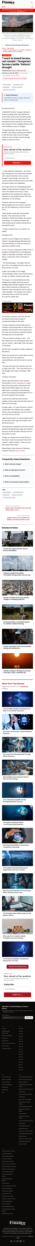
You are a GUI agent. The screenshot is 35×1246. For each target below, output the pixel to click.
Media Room (5, 1089)
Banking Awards (23, 1136)
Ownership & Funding (7, 1191)
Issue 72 (21, 1062)
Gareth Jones (20, 451)
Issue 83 (21, 1033)
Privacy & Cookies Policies (8, 1043)
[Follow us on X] (24, 1241)
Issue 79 (21, 1044)
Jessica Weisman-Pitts (18, 70)
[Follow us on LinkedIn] (20, 1241)
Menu (4, 7)
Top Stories (10, 48)
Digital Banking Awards (24, 1141)
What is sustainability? (12, 476)
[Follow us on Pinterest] (11, 1241)
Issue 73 (21, 1059)
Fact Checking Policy (7, 1201)
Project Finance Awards (8, 1161)
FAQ (3, 1092)
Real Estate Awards (7, 1158)
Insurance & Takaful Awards (26, 1131)
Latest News (5, 1040)
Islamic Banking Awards (8, 1156)
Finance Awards (23, 1144)
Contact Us (4, 1038)
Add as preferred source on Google (15, 78)
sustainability (6, 87)
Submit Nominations (7, 1084)
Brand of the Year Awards (25, 1079)
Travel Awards (5, 1183)
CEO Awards (22, 1091)
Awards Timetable (6, 1079)
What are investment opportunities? (17, 482)
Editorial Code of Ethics (8, 1196)
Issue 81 (21, 1038)
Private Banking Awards (8, 1206)
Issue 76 (21, 1051)
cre (4, 297)
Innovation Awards (23, 1128)
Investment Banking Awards (26, 1133)
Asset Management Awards (26, 1076)
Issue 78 (21, 1046)
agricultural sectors (18, 84)
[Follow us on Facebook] (17, 1241)
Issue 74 (21, 1057)
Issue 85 (21, 1028)
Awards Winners (6, 1082)
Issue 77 (21, 1049)
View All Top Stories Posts (18, 966)
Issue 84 (21, 1031)
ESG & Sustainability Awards (26, 1120)
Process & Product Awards (9, 1164)
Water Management (19, 383)
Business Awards (23, 1082)
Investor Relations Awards (8, 1151)
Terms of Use (5, 1046)
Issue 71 (21, 1064)
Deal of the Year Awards (25, 1099)
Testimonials (5, 1087)
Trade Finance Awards (7, 1171)
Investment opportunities (9, 89)
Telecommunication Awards (9, 1166)
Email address (5, 1015)
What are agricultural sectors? (15, 470)
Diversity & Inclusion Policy (8, 1198)
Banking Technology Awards (26, 1089)
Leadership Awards (7, 1153)
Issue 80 (21, 1041)
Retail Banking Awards (7, 1213)
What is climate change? (13, 464)
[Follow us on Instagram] (14, 1241)
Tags (18, 1238)
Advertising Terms (6, 1048)
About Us (4, 1028)
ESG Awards (22, 1123)
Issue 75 (21, 1054)
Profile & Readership (7, 1035)
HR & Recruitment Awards (8, 1169)
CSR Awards (22, 1096)
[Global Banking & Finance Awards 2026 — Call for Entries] (17, 308)
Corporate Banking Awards (25, 1106)
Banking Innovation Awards (25, 1138)
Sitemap (30, 1236)
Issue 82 (21, 1036)
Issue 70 (21, 1067)
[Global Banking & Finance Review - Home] (9, 2)
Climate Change (7, 84)
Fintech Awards (23, 1113)
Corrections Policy (6, 1193)
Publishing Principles (7, 1188)
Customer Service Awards (25, 1094)
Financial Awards (6, 1203)
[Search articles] (31, 2)
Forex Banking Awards (24, 1125)
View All (21, 1069)
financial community (17, 87)
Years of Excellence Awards (9, 1185)
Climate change (7, 250)
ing (19, 114)
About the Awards (6, 1076)
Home (4, 48)
